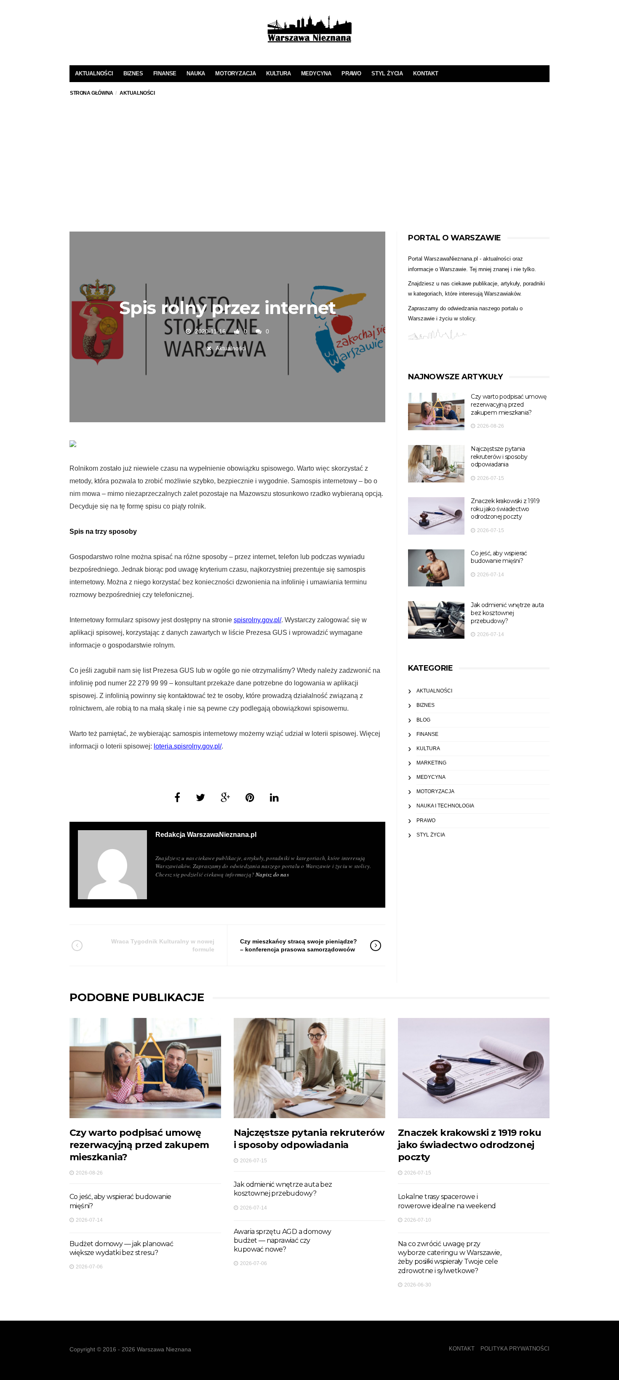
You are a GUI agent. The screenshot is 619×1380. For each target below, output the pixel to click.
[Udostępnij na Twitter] (200, 797)
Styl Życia (387, 73)
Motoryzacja (235, 73)
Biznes (133, 73)
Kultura (278, 73)
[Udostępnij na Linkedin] (274, 797)
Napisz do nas (272, 874)
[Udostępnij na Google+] (225, 797)
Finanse (165, 73)
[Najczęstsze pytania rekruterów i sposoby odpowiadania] (436, 463)
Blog (423, 720)
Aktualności (94, 73)
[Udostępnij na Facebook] (177, 797)
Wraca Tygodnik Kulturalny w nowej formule (162, 945)
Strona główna (91, 93)
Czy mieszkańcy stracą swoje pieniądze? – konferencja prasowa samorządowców (298, 945)
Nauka (196, 73)
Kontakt (425, 73)
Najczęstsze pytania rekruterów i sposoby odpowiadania (499, 456)
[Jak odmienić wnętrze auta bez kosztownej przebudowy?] (436, 620)
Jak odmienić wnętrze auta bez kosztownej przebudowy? (507, 612)
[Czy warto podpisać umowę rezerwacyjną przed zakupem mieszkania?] (436, 411)
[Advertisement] (309, 168)
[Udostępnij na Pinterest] (250, 797)
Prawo (351, 73)
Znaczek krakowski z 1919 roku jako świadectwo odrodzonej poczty (505, 508)
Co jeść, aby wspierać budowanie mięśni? (499, 557)
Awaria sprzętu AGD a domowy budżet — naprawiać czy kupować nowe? (282, 1241)
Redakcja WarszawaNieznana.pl (205, 834)
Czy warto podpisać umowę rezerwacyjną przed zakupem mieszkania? (508, 404)
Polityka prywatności (515, 1348)
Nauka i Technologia (445, 806)
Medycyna (316, 73)
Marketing (431, 763)
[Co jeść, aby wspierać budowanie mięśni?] (436, 568)
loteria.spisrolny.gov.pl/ (187, 746)
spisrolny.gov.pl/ (257, 619)
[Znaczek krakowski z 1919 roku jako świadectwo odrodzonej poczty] (436, 516)
